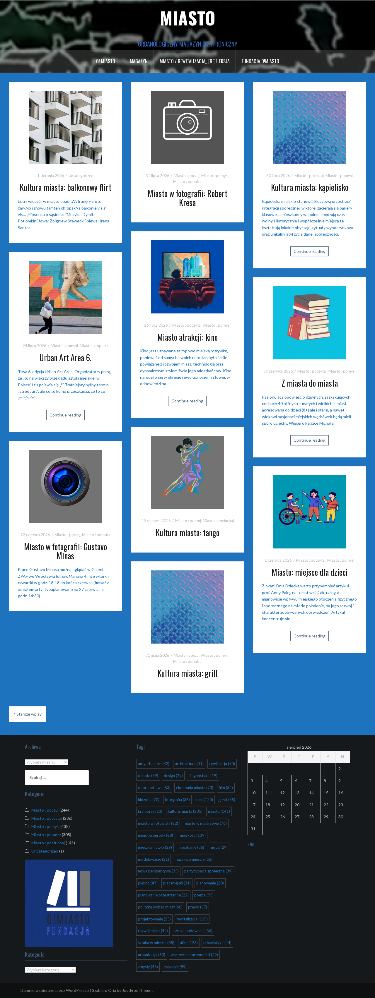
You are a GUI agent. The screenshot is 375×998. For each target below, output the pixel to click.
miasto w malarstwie (205, 823)
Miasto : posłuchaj (218, 520)
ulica (189, 942)
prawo (197, 907)
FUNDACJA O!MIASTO (260, 61)
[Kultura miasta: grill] (187, 606)
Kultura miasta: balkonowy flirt (65, 187)
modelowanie (153, 859)
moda (219, 847)
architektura (189, 763)
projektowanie (154, 919)
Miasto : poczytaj (309, 175)
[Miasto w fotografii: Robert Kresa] (187, 126)
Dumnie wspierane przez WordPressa (55, 990)
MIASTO (187, 17)
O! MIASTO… (107, 61)
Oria (112, 990)
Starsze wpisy (29, 713)
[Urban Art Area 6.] (65, 296)
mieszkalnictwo (155, 847)
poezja (204, 895)
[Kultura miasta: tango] (187, 471)
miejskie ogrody (155, 835)
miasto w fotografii (158, 823)
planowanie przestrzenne (163, 895)
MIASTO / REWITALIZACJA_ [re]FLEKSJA (195, 61)
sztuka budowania (192, 930)
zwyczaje (175, 966)
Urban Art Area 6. (65, 357)
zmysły (148, 966)
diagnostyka (202, 775)
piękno (148, 883)
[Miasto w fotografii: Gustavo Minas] (65, 485)
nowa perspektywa (158, 871)
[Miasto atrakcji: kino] (187, 276)
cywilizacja (222, 763)
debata (148, 775)
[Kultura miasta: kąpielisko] (309, 126)
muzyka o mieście (193, 859)
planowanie (210, 883)
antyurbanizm (153, 763)
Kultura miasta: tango (187, 533)
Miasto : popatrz (187, 181)
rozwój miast (153, 930)
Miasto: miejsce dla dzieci (310, 572)
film (226, 787)
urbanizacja (151, 954)
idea (204, 799)
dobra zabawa (154, 787)
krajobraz (150, 811)
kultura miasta (185, 811)
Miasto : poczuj (187, 175)
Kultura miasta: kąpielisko (309, 187)
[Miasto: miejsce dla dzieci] (309, 511)
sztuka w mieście (156, 942)
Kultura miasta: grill (187, 673)
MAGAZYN (139, 61)
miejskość (192, 835)
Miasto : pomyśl (215, 175)
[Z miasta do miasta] (309, 322)
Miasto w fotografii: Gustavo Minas (65, 551)
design (173, 775)
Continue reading (309, 251)
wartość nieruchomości (194, 954)
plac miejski (177, 883)
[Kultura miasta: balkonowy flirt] (65, 126)
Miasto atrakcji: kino (187, 337)
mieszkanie (191, 847)
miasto (219, 811)
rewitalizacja (192, 919)
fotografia (177, 799)
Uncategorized (81, 175)
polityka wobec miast (160, 907)
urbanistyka (217, 942)
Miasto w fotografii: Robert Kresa (187, 197)
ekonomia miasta (194, 787)
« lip (251, 843)
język (227, 799)
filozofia (148, 799)
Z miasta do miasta (310, 383)
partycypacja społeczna (208, 871)
